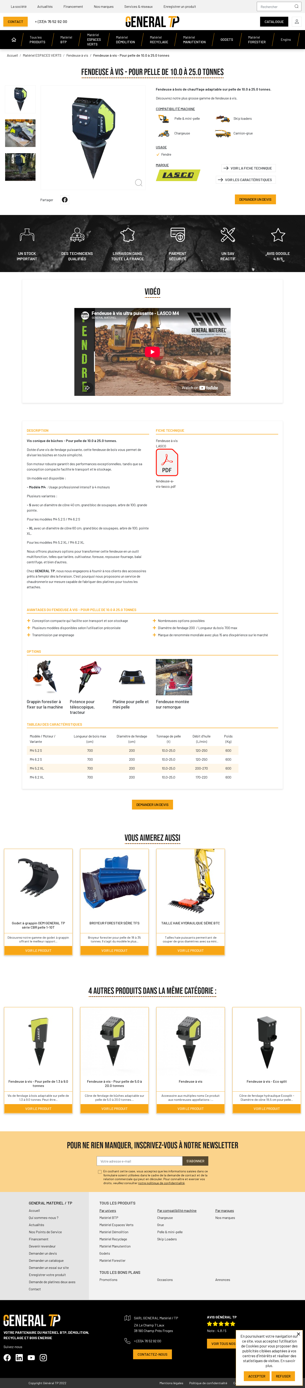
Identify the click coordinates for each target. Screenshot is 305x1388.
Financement (73, 6)
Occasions (165, 1279)
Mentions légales (171, 1383)
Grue (160, 1225)
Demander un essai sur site (49, 1267)
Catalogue (274, 21)
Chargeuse (165, 1217)
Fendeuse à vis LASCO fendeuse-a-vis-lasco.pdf (167, 463)
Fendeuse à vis (190, 1081)
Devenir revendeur (42, 1246)
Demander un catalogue (46, 1260)
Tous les (37, 39)
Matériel (66, 39)
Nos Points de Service (45, 1232)
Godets (104, 1253)
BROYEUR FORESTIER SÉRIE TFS (115, 923)
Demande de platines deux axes (52, 1282)
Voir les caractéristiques (248, 180)
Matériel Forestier (112, 1260)
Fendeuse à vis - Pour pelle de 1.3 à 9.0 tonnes (38, 1083)
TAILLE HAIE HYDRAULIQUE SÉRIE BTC (190, 923)
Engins (286, 39)
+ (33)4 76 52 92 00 (51, 21)
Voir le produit (38, 950)
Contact (15, 21)
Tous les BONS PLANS (119, 1272)
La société (19, 6)
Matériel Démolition (113, 1232)
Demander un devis (255, 199)
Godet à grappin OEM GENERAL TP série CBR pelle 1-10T (38, 925)
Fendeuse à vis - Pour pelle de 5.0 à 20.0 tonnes (114, 1083)
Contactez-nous (152, 1354)
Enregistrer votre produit (47, 1274)
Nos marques (104, 6)
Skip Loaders (167, 1239)
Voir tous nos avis (227, 1343)
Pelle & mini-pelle (170, 1232)
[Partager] (64, 199)
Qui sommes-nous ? (43, 1217)
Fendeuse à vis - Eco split (267, 1081)
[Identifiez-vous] (297, 22)
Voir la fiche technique (251, 168)
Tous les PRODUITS (117, 1202)
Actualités (45, 6)
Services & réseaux (138, 6)
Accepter (256, 1376)
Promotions (108, 1279)
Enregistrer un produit (179, 6)
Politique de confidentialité (208, 1383)
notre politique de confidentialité (161, 1183)
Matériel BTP (108, 1217)
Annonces (222, 1279)
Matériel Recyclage (113, 1239)
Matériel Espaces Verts (116, 1225)
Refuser (283, 1376)
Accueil (34, 1210)
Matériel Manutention (115, 1246)
